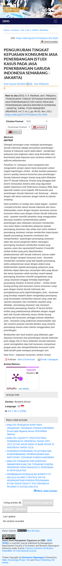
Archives (15, 30)
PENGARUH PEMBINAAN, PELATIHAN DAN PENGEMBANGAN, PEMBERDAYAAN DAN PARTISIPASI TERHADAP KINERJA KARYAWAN (30, 454)
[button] (4, 87)
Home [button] (6, 30)
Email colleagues (49, 359)
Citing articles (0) (12, 502)
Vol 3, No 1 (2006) (29, 30)
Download (29, 359)
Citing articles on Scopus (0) (38, 502)
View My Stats (33, 530)
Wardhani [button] (44, 30)
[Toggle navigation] (55, 21)
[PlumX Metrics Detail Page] (16, 377)
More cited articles (46, 490)
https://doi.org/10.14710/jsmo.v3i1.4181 (37, 38)
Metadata (21, 509)
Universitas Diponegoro (33, 557)
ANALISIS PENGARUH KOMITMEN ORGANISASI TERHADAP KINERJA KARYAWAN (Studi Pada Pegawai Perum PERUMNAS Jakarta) (30, 429)
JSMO (5, 21)
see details (24, 388)
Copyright (8, 509)
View (19, 359)
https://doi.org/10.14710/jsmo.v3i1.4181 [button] (26, 114)
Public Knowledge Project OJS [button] (16, 559)
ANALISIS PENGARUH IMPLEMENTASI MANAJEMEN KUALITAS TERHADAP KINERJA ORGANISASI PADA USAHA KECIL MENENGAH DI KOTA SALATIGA (29, 466)
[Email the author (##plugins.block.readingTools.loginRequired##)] (31, 83)
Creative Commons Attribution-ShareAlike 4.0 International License (28, 549)
